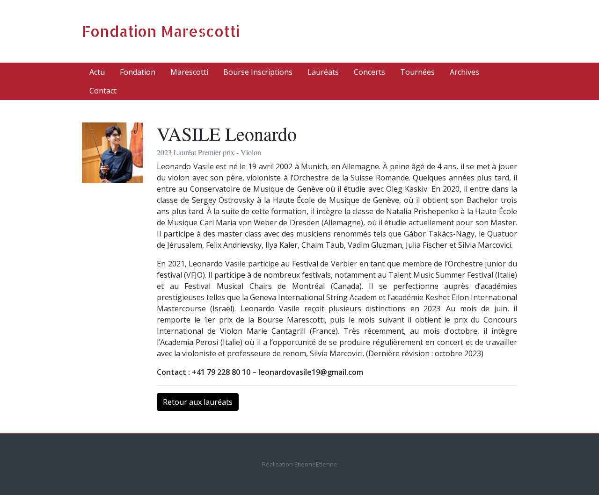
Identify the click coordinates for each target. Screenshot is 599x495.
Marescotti (189, 72)
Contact (103, 91)
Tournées (417, 72)
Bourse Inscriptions (257, 72)
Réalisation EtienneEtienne (299, 464)
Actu (97, 72)
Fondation (137, 72)
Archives (464, 72)
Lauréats (323, 72)
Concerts (369, 72)
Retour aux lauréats (198, 402)
